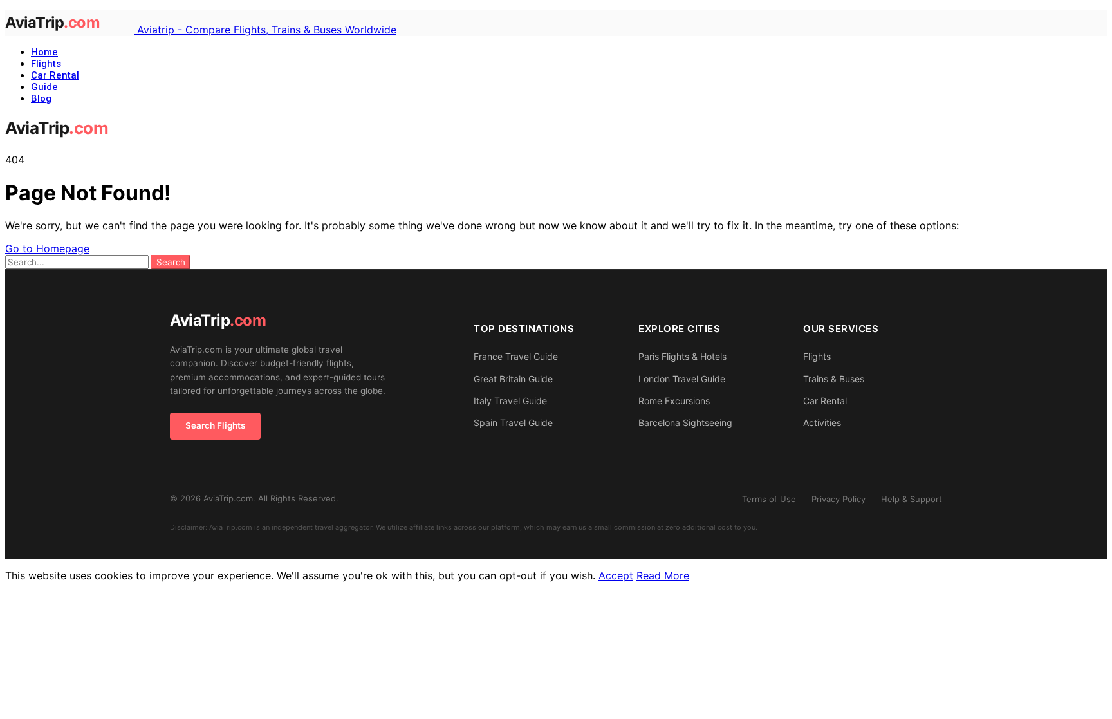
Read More (662, 575)
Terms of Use (769, 499)
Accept (615, 575)
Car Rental (55, 75)
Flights (46, 64)
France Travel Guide (516, 356)
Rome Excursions (674, 400)
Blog (41, 98)
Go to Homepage (47, 248)
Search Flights (215, 425)
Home (44, 52)
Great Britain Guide (513, 378)
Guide (44, 87)
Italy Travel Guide (510, 400)
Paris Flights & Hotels (682, 356)
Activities (822, 422)
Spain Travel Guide (513, 422)
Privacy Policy (838, 499)
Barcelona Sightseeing (685, 422)
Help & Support (911, 499)
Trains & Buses (833, 378)
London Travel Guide (681, 378)
